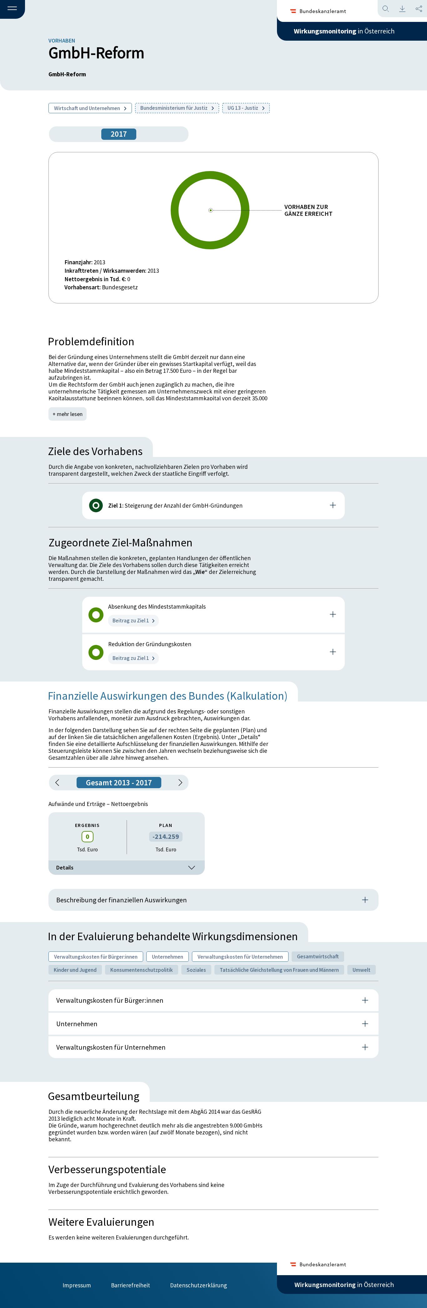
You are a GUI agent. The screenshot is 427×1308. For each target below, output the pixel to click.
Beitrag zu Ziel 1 (131, 620)
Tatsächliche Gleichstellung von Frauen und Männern (279, 969)
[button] (12, 9)
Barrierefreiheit (130, 1285)
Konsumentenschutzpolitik (141, 969)
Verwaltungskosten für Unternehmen (240, 956)
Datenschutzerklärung (198, 1285)
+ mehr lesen (68, 414)
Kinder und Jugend (75, 969)
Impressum (77, 1285)
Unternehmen (167, 956)
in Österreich (344, 31)
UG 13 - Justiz (243, 107)
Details (64, 867)
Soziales (196, 969)
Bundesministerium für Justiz (174, 107)
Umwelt (361, 969)
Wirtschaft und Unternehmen (87, 108)
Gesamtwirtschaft (318, 956)
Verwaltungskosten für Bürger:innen (96, 956)
